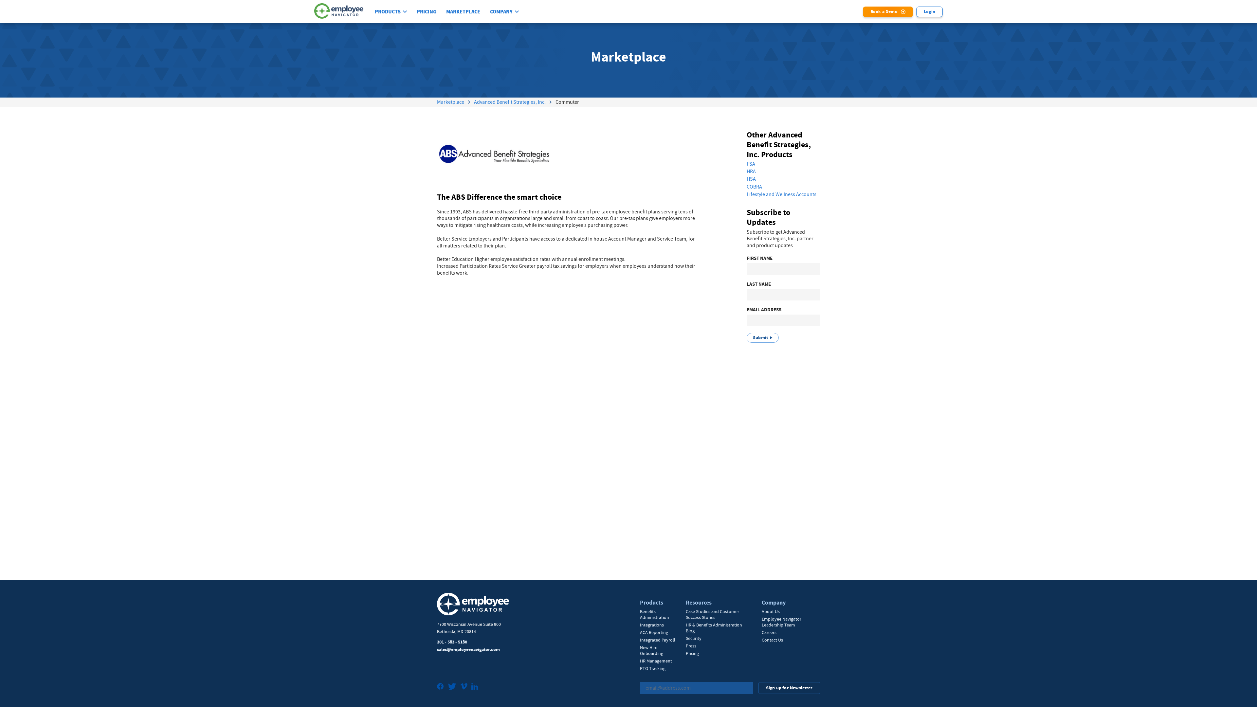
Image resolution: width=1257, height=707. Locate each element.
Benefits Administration (654, 614)
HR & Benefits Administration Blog (714, 628)
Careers (769, 632)
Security (693, 638)
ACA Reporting (654, 632)
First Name (760, 258)
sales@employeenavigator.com (468, 649)
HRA (751, 171)
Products (388, 12)
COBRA (754, 187)
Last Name (759, 284)
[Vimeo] (463, 687)
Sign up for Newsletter (789, 688)
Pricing (426, 12)
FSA (751, 164)
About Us (771, 611)
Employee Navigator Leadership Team (781, 622)
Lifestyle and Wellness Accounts (781, 194)
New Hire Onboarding (651, 650)
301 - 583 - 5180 (452, 642)
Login (929, 12)
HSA (751, 179)
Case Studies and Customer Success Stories (712, 614)
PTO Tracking (652, 668)
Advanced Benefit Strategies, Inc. (510, 102)
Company (501, 12)
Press (691, 646)
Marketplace (463, 12)
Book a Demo (884, 12)
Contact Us (772, 640)
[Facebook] (440, 687)
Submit (760, 338)
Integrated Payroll (657, 640)
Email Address (764, 310)
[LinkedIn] (474, 687)
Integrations (652, 625)
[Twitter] (452, 687)
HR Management (656, 661)
